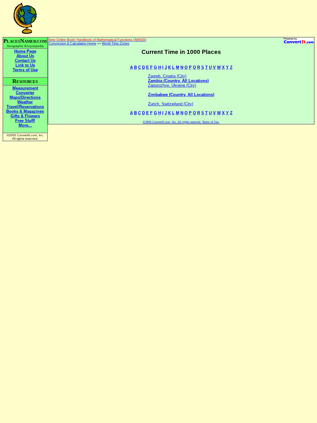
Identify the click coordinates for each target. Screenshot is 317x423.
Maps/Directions (25, 97)
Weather (25, 102)
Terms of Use (25, 70)
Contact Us (25, 60)
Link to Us (25, 65)
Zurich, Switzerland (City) (170, 104)
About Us (25, 56)
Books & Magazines (25, 111)
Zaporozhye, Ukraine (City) (172, 85)
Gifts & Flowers (25, 116)
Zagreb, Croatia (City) (167, 76)
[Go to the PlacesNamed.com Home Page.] (25, 32)
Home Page (25, 51)
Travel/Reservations (25, 106)
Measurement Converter (25, 90)
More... (25, 125)
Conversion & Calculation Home (72, 43)
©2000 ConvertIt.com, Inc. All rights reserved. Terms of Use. (181, 122)
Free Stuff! (25, 120)
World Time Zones (115, 43)
